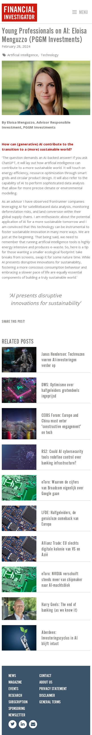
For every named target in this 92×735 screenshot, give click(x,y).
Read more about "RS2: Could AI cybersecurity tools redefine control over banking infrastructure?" (46, 457)
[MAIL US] (33, 724)
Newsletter (16, 715)
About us (45, 682)
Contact (45, 676)
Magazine (15, 682)
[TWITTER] (12, 724)
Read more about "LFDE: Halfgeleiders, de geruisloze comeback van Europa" (46, 518)
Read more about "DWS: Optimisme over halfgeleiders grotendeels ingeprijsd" (46, 390)
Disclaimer (47, 695)
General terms (50, 702)
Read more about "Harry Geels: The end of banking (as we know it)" (46, 608)
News (12, 676)
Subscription (17, 702)
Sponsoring (16, 708)
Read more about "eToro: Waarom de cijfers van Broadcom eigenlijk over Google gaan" (46, 487)
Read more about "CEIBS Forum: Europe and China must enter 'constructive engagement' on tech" (46, 423)
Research (15, 695)
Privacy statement (53, 689)
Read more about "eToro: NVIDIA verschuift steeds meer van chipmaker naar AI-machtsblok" (46, 579)
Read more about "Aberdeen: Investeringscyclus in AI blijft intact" (46, 638)
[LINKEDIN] (23, 724)
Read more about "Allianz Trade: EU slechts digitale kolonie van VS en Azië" (46, 549)
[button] (79, 12)
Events (13, 689)
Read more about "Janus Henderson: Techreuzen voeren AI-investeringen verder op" (46, 359)
